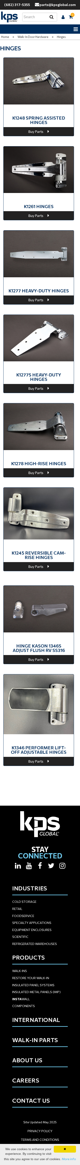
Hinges (61, 37)
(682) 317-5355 (17, 4)
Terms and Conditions (40, 1139)
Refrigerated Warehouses (34, 944)
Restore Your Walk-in (30, 978)
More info (69, 1159)
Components (23, 1006)
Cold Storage (24, 901)
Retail (17, 909)
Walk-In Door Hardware (33, 37)
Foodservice (23, 916)
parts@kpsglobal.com (58, 4)
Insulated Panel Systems (33, 985)
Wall (21, 999)
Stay (40, 852)
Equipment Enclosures (32, 930)
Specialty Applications (31, 923)
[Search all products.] (51, 17)
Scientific (20, 937)
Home (5, 37)
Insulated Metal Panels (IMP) (36, 992)
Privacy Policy (40, 1131)
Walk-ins (19, 971)
